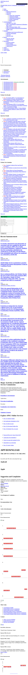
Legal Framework (7, 21)
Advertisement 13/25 (10, 87)
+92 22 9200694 (4, 483)
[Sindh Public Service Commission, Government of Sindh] (14, 6)
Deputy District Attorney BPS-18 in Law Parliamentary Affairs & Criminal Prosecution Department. (13, 140)
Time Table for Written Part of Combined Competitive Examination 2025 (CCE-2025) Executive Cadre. (14, 197)
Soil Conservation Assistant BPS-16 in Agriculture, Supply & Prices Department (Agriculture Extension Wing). (15, 182)
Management (12, 20)
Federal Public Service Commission (11, 608)
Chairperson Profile (13, 16)
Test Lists (8, 34)
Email (9, 620)
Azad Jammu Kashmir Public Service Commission (14, 614)
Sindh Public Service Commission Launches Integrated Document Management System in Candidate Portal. (14, 264)
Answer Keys (9, 46)
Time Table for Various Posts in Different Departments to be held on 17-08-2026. (12, 187)
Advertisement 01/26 (10, 86)
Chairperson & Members (14, 18)
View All (3, 92)
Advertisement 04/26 (13, 82)
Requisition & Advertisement (8, 395)
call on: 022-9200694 (22, 4)
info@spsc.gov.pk (5, 1)
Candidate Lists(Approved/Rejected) (14, 32)
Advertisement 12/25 (10, 88)
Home (4, 9)
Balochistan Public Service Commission (12, 611)
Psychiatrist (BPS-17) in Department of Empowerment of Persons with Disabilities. (13, 98)
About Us (8, 14)
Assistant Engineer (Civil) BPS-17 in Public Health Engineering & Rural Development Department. (15, 150)
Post (8, 622)
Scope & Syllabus (10, 42)
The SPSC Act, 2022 (11, 23)
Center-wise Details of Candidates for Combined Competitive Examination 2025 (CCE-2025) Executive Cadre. (14, 193)
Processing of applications (7, 401)
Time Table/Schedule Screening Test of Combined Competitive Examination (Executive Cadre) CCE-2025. (14, 201)
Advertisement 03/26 (10, 83)
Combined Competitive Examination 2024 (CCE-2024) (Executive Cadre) (14, 119)
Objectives (8, 12)
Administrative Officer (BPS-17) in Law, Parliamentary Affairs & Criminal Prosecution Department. (14, 102)
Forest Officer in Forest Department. (13, 170)
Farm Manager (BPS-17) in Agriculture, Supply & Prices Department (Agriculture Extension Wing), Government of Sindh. (15, 105)
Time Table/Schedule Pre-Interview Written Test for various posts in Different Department (15, 204)
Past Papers (6, 72)
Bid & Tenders (9, 43)
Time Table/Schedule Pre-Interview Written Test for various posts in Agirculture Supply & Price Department (15, 210)
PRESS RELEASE (5, 240)
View (2, 257)
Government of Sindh (8, 607)
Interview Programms (11, 33)
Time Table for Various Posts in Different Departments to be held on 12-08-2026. (12, 190)
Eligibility (5, 30)
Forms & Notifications (11, 45)
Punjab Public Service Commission (11, 610)
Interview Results (10, 38)
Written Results (9, 39)
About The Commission (14, 15)
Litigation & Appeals (6, 412)
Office (9, 619)
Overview (5, 10)
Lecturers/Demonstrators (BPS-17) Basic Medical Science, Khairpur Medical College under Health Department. (14, 109)
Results (5, 37)
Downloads (6, 41)
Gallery (5, 47)
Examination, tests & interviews (8, 406)
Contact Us (6, 48)
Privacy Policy (4, 652)
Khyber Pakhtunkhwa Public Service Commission (14, 612)
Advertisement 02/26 (10, 84)
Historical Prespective (11, 11)
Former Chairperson (13, 19)
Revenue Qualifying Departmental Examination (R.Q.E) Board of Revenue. (12, 178)
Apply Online (6, 50)
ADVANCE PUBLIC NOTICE (8, 285)
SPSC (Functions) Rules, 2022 (13, 27)
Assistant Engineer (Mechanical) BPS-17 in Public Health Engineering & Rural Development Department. (14, 156)
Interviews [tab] (6, 70)
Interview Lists (9, 36)
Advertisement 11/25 (10, 89)
